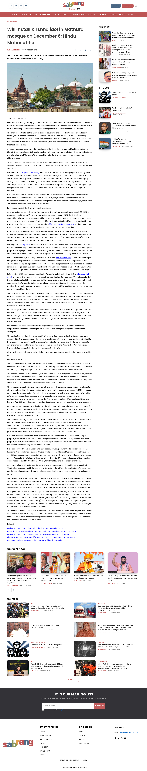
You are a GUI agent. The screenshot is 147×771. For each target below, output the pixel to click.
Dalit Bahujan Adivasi (104, 101)
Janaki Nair (115, 131)
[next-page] (13, 590)
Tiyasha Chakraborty (119, 98)
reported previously (30, 172)
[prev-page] (9, 590)
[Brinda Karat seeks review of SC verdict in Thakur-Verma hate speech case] (55, 562)
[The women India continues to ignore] (105, 97)
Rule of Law (101, 603)
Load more (71, 680)
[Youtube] (26, 6)
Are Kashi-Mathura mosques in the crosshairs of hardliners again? (35, 540)
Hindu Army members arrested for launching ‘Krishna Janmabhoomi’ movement (41, 537)
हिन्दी (78, 9)
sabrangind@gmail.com (128, 732)
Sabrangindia (13, 50)
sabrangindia (12, 585)
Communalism (116, 67)
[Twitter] (16, 6)
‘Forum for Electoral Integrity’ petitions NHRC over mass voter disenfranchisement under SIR (123, 35)
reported (26, 244)
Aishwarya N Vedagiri (119, 113)
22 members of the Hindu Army (62, 224)
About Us (115, 6)
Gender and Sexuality (105, 623)
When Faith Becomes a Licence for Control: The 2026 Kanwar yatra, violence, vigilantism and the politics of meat (115, 666)
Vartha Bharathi (36, 630)
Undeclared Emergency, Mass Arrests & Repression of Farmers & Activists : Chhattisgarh (124, 75)
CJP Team (78, 581)
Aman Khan (34, 671)
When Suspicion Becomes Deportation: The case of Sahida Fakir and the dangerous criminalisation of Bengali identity (115, 627)
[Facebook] (11, 6)
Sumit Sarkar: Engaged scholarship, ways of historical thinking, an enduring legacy (124, 125)
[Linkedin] (85, 50)
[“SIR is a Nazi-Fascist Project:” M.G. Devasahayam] (18, 629)
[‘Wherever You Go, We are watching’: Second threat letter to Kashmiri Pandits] (18, 610)
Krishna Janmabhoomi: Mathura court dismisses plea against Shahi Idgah (38, 534)
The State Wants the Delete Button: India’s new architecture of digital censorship (115, 646)
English (72, 9)
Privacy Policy (61, 710)
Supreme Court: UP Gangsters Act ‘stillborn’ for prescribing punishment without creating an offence (116, 608)
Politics (101, 642)
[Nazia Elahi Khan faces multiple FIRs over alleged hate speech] (89, 562)
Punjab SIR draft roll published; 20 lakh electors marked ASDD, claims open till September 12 (47, 666)
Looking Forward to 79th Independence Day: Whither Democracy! (122, 141)
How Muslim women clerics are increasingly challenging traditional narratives (123, 62)
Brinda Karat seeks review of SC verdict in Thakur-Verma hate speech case (53, 578)
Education (115, 55)
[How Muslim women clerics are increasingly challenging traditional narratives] (105, 63)
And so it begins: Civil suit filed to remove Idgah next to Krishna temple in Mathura (41, 531)
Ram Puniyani (116, 146)
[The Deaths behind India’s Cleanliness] (105, 112)
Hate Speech (12, 21)
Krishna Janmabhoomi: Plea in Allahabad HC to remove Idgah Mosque (36, 528)
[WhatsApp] (21, 6)
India (113, 40)
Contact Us (127, 6)
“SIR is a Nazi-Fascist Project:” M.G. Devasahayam (45, 626)
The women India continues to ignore (46, 645)
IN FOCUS (104, 87)
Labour (102, 117)
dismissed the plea (63, 258)
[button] (136, 6)
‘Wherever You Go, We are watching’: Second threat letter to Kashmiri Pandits (47, 607)
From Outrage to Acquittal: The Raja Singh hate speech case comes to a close (122, 578)
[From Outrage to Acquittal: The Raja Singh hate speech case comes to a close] (123, 562)
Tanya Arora (102, 671)
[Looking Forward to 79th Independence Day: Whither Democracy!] (105, 143)
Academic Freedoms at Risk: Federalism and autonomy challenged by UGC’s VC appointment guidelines (122, 48)
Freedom (114, 80)
